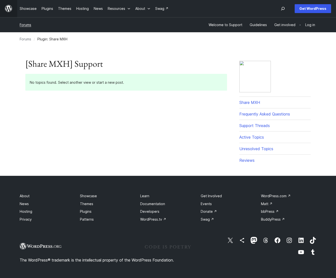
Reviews (247, 160)
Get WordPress (312, 8)
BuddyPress (273, 219)
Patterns (87, 219)
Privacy (26, 219)
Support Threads (254, 125)
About (25, 196)
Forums (25, 25)
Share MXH (249, 102)
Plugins (86, 211)
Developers (149, 211)
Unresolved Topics (256, 148)
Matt (267, 204)
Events (206, 204)
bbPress (270, 211)
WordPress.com (276, 196)
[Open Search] (283, 8)
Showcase (88, 196)
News (24, 204)
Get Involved (211, 196)
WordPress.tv (153, 219)
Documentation (152, 204)
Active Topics (251, 137)
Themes (86, 204)
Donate (209, 211)
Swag (207, 219)
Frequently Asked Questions (264, 114)
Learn (144, 196)
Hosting (26, 211)
